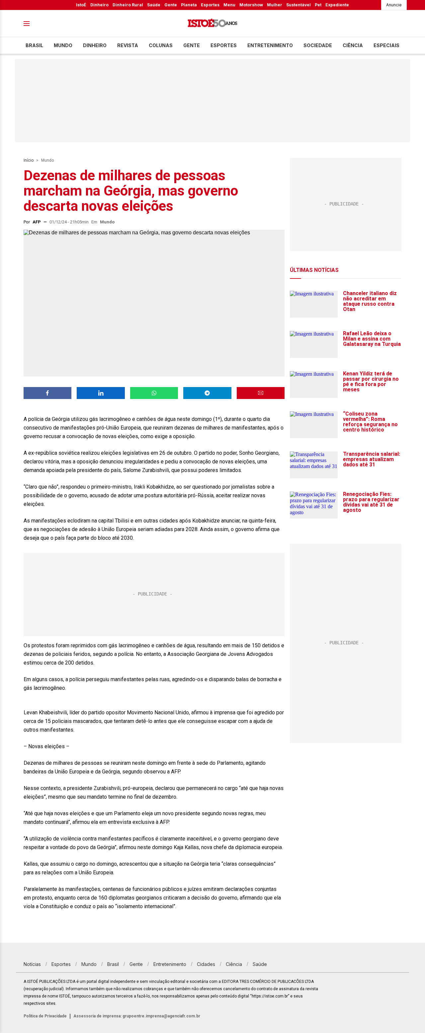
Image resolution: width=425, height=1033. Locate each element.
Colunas (161, 45)
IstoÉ (81, 4)
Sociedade (317, 45)
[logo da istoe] (212, 23)
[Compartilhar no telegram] (207, 393)
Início (29, 160)
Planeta (189, 4)
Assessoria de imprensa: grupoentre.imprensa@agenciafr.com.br (136, 1016)
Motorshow (251, 4)
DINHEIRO (95, 45)
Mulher (274, 4)
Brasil (34, 45)
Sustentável (298, 4)
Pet (318, 4)
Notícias (32, 964)
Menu (229, 4)
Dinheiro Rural (128, 4)
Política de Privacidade (45, 1016)
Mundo (63, 45)
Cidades (206, 964)
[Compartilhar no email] (261, 393)
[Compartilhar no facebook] (47, 393)
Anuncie (394, 4)
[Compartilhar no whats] (154, 393)
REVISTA (127, 45)
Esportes (210, 4)
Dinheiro (99, 4)
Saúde (153, 4)
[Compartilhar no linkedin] (101, 393)
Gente (170, 4)
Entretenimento (270, 45)
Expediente (337, 4)
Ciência (353, 45)
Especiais (386, 45)
